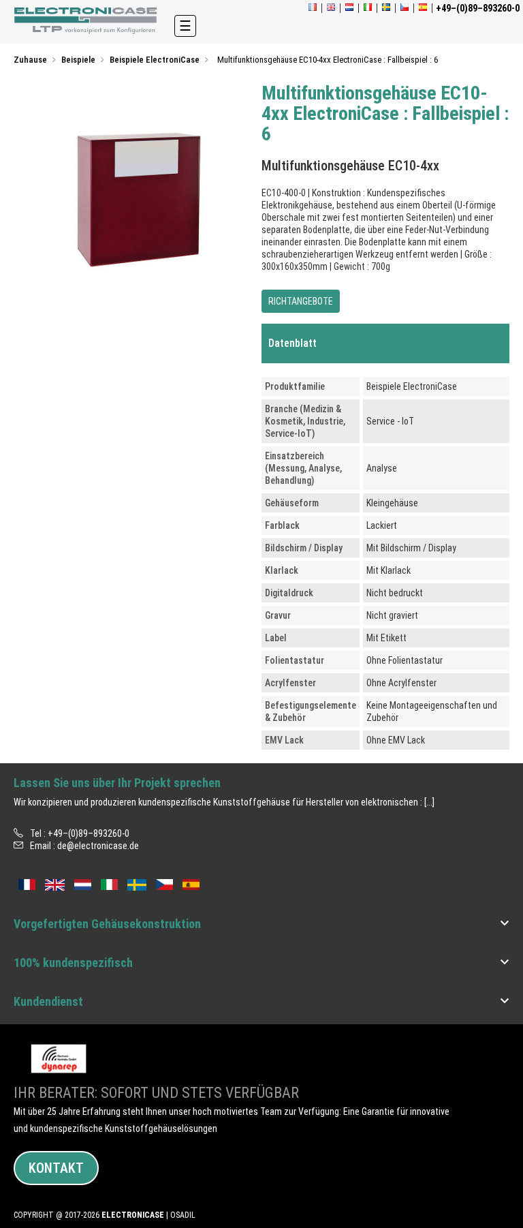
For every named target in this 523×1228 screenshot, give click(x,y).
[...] (429, 802)
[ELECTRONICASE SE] (386, 8)
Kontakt (56, 1168)
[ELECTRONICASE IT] (367, 8)
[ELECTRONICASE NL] (349, 8)
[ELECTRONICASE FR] (312, 8)
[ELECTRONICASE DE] (87, 21)
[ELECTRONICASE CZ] (164, 883)
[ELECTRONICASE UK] (331, 8)
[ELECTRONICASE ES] (422, 8)
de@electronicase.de (98, 845)
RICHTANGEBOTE (300, 301)
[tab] (385, 343)
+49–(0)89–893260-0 (88, 833)
